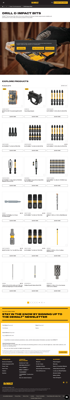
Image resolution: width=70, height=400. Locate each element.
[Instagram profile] (67, 382)
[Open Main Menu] (3, 2)
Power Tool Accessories (15, 6)
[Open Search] (52, 2)
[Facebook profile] (64, 382)
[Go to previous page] (26, 302)
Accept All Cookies (50, 48)
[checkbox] (22, 106)
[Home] (2, 6)
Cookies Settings (21, 48)
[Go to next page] (44, 302)
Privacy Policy (20, 351)
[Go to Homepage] (35, 2)
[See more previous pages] (6, 6)
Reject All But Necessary (38, 48)
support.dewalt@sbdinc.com (36, 351)
